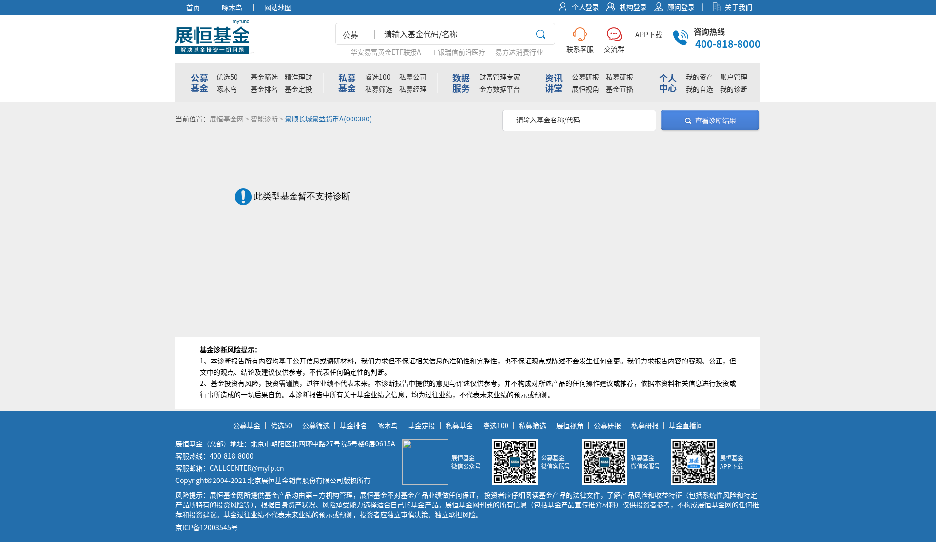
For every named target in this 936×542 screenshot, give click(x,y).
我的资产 (699, 76)
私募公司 (413, 76)
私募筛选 (378, 89)
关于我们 (738, 7)
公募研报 (585, 76)
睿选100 (377, 76)
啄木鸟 (226, 89)
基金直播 (619, 89)
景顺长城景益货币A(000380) (328, 118)
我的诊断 (733, 89)
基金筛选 (264, 76)
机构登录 (633, 7)
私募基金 (459, 425)
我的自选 (699, 89)
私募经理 (413, 89)
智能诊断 (264, 118)
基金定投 (298, 89)
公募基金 (246, 425)
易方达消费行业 (519, 52)
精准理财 (298, 76)
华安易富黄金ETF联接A (386, 52)
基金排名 (264, 89)
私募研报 (619, 76)
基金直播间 (686, 425)
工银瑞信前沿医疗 (458, 52)
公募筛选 (316, 425)
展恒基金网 (227, 118)
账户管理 (733, 76)
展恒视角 (585, 89)
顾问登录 (681, 7)
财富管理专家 (499, 76)
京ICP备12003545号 (207, 527)
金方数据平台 (499, 89)
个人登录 (585, 7)
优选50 (227, 76)
